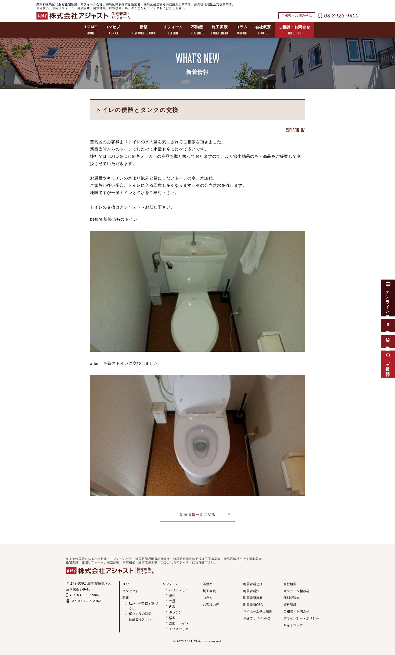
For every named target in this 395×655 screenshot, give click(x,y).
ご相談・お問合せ (294, 30)
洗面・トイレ (178, 623)
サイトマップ (293, 625)
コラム (241, 30)
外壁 (172, 601)
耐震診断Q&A (253, 605)
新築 (144, 30)
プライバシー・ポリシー (301, 618)
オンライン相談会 (296, 591)
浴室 (172, 618)
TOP (125, 584)
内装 (172, 607)
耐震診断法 (251, 591)
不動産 (197, 30)
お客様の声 (211, 605)
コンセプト (114, 30)
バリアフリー (178, 590)
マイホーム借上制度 (257, 611)
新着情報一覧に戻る (198, 515)
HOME (91, 30)
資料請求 (289, 605)
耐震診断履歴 (253, 598)
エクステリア (178, 629)
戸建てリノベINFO (256, 618)
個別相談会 (291, 598)
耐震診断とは (253, 584)
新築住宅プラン (140, 619)
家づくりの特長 (140, 614)
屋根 (172, 595)
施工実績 (219, 30)
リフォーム (173, 30)
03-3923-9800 (340, 15)
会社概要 (263, 30)
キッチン (175, 612)
